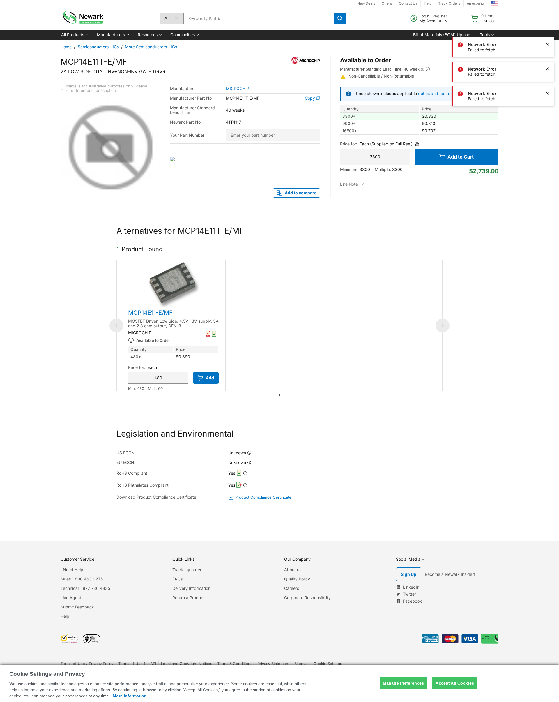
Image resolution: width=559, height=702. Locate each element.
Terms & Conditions (234, 663)
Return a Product (188, 597)
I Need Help (72, 569)
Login (424, 16)
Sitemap (301, 663)
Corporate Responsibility (307, 597)
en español (476, 3)
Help (427, 3)
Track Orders (449, 3)
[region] (279, 683)
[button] (74, 35)
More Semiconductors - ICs (151, 46)
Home (66, 46)
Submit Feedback (77, 606)
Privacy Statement (273, 663)
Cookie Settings (328, 663)
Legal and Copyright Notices (186, 663)
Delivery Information (191, 588)
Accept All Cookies (455, 683)
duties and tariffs (434, 93)
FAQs (177, 578)
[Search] (340, 18)
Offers (387, 3)
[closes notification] (547, 20)
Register (439, 16)
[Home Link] (83, 18)
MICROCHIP (237, 88)
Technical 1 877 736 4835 (85, 588)
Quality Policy (297, 578)
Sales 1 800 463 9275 (82, 578)
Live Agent (71, 597)
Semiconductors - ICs (98, 46)
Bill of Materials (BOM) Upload (441, 34)
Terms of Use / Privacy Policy (87, 663)
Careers (291, 588)
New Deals (366, 3)
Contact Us (408, 3)
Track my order (186, 569)
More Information (130, 696)
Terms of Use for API (137, 663)
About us (292, 569)
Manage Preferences (403, 683)
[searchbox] (258, 18)
